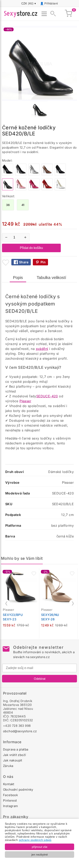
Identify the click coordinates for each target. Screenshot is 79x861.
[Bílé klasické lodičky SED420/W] (60, 189)
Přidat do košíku (31, 248)
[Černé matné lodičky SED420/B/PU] (20, 174)
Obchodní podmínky (18, 789)
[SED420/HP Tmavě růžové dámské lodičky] (34, 189)
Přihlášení (51, 3)
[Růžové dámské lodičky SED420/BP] (20, 189)
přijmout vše (39, 846)
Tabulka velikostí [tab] (51, 277)
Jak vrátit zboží (14, 755)
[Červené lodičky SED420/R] (47, 189)
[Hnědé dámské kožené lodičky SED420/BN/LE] (47, 174)
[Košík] (68, 14)
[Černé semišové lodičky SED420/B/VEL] (60, 174)
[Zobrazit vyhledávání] (52, 14)
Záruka (8, 766)
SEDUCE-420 (47, 396)
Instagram (10, 806)
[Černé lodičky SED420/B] (7, 174)
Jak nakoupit (12, 760)
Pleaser (25, 401)
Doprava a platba (15, 749)
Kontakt (8, 784)
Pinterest (10, 800)
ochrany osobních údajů (35, 840)
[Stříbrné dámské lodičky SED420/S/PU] (34, 174)
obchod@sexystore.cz (20, 731)
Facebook (10, 795)
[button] (33, 573)
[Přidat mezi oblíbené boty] (5, 262)
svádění (42, 349)
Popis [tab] (18, 277)
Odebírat (39, 678)
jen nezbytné (39, 854)
